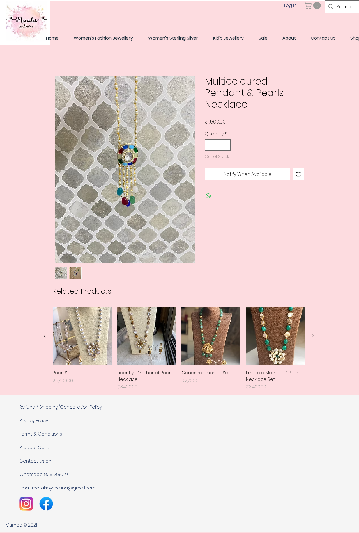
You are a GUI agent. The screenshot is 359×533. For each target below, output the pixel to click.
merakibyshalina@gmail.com (63, 488)
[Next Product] (312, 336)
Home (61, 55)
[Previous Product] (44, 336)
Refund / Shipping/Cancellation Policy (60, 407)
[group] (178, 349)
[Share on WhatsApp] (208, 196)
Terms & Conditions (40, 434)
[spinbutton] (217, 145)
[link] (313, 5)
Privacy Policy (33, 421)
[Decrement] (209, 145)
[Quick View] (82, 336)
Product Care (34, 448)
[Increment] (226, 145)
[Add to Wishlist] (298, 175)
